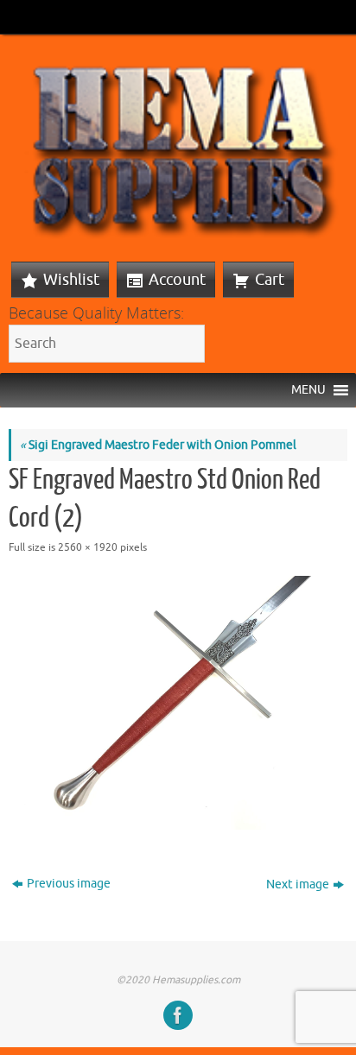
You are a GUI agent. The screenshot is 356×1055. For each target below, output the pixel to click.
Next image (297, 884)
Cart (269, 279)
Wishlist (71, 279)
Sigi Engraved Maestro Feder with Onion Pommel (158, 445)
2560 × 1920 (88, 547)
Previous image (69, 883)
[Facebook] (178, 1015)
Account (177, 279)
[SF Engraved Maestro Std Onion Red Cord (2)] (178, 703)
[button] (308, 390)
